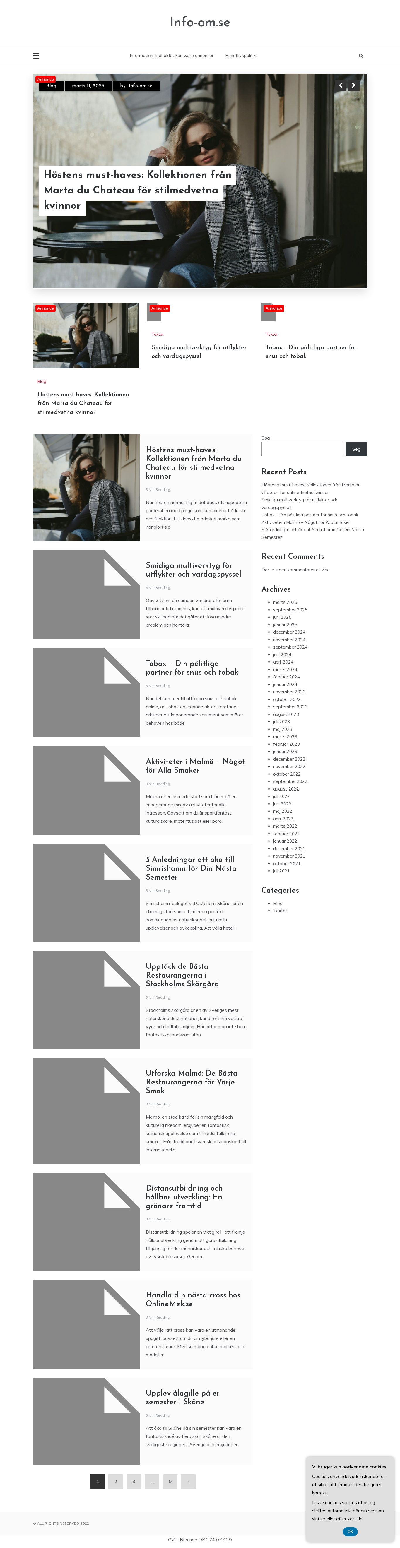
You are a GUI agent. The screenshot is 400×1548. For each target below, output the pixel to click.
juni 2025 (282, 564)
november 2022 (289, 713)
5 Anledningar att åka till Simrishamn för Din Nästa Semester (191, 816)
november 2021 (289, 803)
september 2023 (290, 653)
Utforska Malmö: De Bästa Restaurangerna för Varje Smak (191, 1029)
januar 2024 (285, 631)
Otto (149, 86)
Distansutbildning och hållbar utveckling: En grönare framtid (184, 1144)
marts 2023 (285, 683)
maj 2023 (282, 676)
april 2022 (283, 765)
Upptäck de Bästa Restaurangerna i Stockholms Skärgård (182, 922)
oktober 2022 (287, 721)
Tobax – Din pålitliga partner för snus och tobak (309, 461)
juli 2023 (281, 668)
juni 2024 (282, 601)
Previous (340, 85)
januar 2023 (285, 698)
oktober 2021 (287, 810)
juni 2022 (282, 750)
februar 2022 (286, 780)
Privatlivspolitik (240, 55)
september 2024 (290, 594)
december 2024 (289, 579)
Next (354, 85)
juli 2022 (281, 743)
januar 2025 (285, 571)
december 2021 (289, 795)
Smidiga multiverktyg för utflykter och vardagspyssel (137, 199)
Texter (53, 86)
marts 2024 (285, 616)
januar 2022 (285, 788)
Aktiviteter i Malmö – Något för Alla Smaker (305, 469)
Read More (343, 198)
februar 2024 (286, 624)
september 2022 (290, 728)
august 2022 (286, 735)
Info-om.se (200, 23)
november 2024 (289, 586)
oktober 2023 (287, 646)
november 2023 (289, 639)
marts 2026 (285, 549)
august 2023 (286, 661)
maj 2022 (282, 758)
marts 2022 (285, 773)
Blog (41, 328)
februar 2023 (286, 691)
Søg (265, 385)
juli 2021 (281, 818)
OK (350, 1532)
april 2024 (283, 609)
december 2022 (289, 706)
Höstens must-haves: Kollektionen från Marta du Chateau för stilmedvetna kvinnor (83, 350)
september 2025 (290, 556)
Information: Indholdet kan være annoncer (171, 55)
